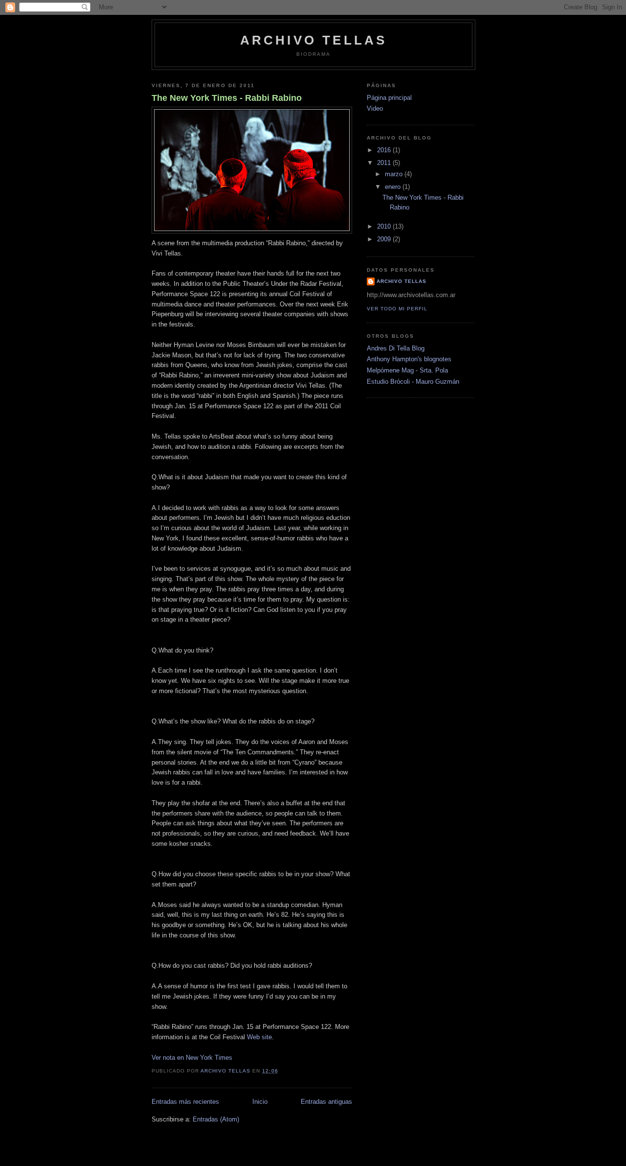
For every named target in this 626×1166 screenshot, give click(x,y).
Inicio (260, 1101)
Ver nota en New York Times (192, 1057)
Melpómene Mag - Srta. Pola (407, 370)
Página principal (389, 97)
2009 (385, 239)
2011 (385, 162)
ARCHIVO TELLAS (313, 40)
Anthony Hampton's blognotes (409, 359)
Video (375, 108)
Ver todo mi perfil (397, 308)
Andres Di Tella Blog (396, 348)
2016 (385, 150)
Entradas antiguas (326, 1101)
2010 (385, 226)
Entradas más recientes (185, 1101)
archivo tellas (401, 281)
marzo (394, 174)
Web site (259, 1037)
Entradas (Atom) (216, 1119)
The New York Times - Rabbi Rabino (227, 98)
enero (393, 186)
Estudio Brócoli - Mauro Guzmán (413, 381)
